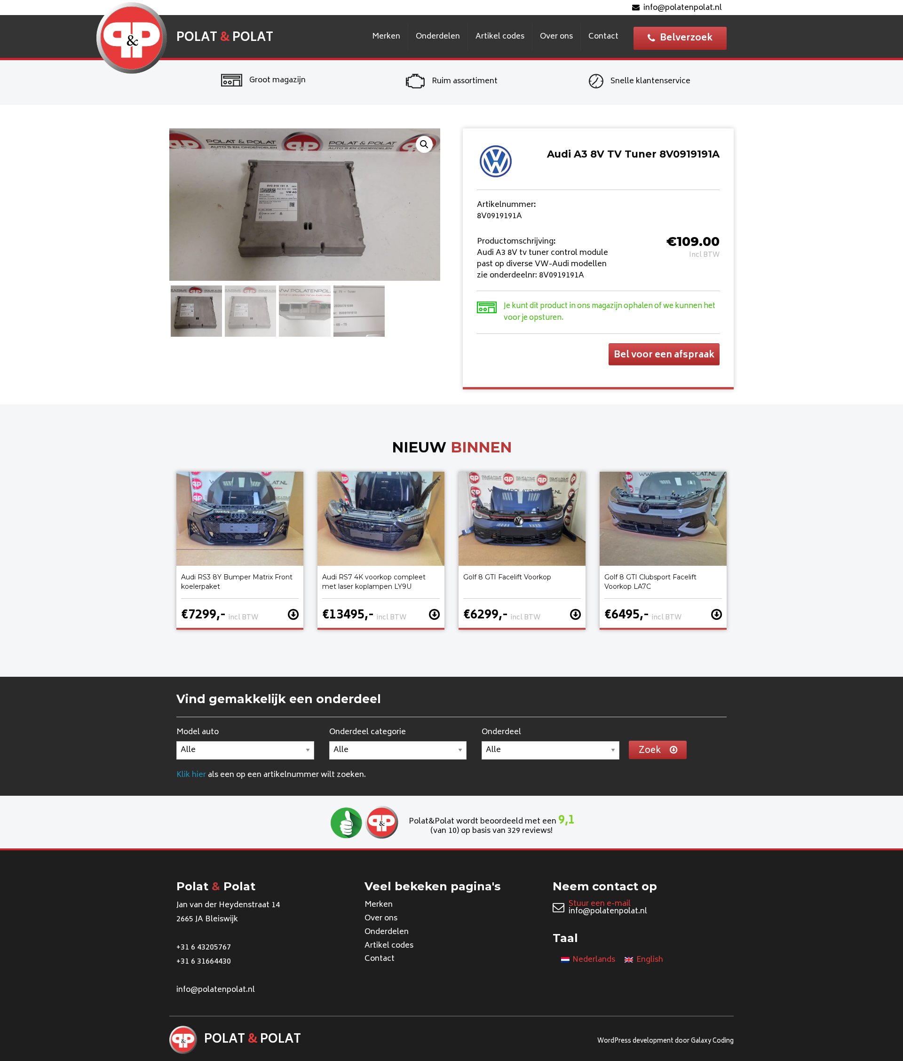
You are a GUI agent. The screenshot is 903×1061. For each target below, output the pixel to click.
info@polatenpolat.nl (682, 8)
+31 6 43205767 (203, 947)
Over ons (556, 36)
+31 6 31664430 (203, 961)
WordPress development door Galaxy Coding (665, 1041)
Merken (386, 36)
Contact (603, 36)
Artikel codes (499, 36)
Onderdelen (438, 36)
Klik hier (191, 775)
